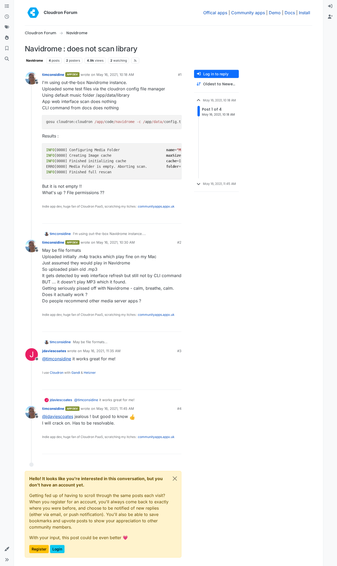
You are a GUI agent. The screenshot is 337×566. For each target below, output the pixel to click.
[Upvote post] (169, 217)
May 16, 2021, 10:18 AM (115, 74)
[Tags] (7, 27)
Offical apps (215, 12)
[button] (7, 549)
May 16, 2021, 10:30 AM (115, 242)
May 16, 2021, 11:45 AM (115, 408)
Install (304, 12)
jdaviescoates (54, 351)
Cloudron (56, 373)
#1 (179, 74)
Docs (290, 12)
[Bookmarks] (7, 48)
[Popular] (7, 38)
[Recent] (7, 17)
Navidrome (34, 60)
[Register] (330, 17)
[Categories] (7, 6)
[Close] (174, 478)
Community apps (248, 12)
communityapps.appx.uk (156, 206)
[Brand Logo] (33, 12)
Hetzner (90, 373)
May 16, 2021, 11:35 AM (102, 351)
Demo (275, 12)
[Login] (330, 6)
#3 (179, 351)
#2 (179, 242)
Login (57, 549)
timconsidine (53, 74)
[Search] (7, 59)
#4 (179, 408)
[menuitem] (330, 6)
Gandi (75, 373)
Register (39, 549)
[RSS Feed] (135, 60)
